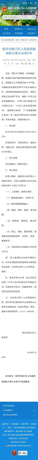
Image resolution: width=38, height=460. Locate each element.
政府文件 (32, 40)
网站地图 (15, 424)
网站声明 (24, 424)
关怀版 (24, 3)
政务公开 (24, 40)
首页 (17, 40)
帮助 (9, 427)
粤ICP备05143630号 (18, 442)
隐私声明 (5, 424)
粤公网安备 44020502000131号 (19, 446)
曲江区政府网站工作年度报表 (24, 427)
